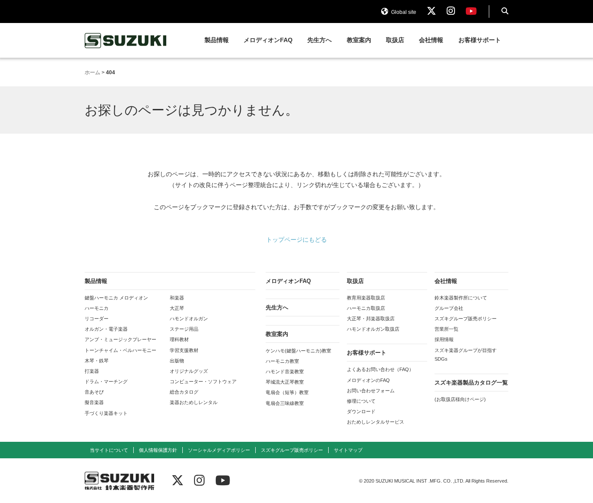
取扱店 (395, 40)
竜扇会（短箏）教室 (287, 392)
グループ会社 (449, 308)
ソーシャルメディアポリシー (219, 450)
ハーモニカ (97, 308)
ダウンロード (361, 411)
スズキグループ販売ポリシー (466, 318)
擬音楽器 (94, 402)
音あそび (94, 392)
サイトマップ (348, 450)
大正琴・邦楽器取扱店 (371, 318)
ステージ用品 (184, 329)
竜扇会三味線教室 (285, 403)
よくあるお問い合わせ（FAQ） (380, 369)
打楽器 (92, 371)
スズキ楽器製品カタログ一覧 (471, 382)
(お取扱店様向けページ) (460, 399)
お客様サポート (479, 40)
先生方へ (319, 40)
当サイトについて (109, 450)
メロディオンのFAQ (368, 380)
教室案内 (359, 40)
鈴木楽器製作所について (461, 297)
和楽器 (177, 297)
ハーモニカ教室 (282, 361)
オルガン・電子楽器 (106, 329)
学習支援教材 (184, 350)
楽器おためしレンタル (193, 402)
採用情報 (444, 339)
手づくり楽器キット (106, 413)
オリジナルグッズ (189, 371)
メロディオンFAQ (268, 40)
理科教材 (179, 339)
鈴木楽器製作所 (126, 40)
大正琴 (177, 308)
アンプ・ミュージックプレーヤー (120, 339)
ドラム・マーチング (106, 381)
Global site (403, 12)
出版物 (177, 360)
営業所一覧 (446, 329)
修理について (361, 401)
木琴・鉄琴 (97, 360)
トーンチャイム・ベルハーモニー (120, 350)
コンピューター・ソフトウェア (203, 381)
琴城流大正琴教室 (285, 382)
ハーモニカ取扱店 (366, 308)
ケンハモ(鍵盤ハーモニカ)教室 (298, 350)
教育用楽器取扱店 (366, 297)
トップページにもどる (296, 239)
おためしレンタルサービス (375, 421)
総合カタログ (184, 392)
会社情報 (431, 40)
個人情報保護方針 (158, 450)
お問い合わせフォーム (371, 390)
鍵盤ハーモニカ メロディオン (116, 297)
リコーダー (97, 318)
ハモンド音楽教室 (285, 371)
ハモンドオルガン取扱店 (373, 329)
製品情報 (216, 40)
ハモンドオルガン (189, 318)
